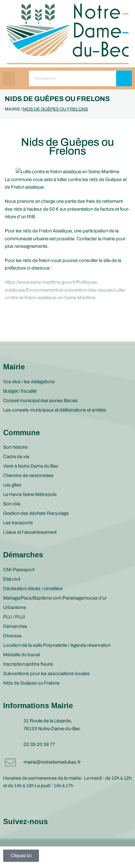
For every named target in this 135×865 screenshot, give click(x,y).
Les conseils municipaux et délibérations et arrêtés (54, 410)
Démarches (15, 626)
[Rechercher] (124, 78)
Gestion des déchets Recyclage (36, 513)
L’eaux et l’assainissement (30, 532)
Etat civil (11, 579)
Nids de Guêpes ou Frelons (31, 683)
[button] (9, 78)
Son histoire (15, 447)
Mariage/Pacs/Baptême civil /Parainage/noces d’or (55, 597)
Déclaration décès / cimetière (32, 588)
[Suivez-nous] (9, 802)
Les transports (18, 522)
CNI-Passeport (19, 569)
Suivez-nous (25, 821)
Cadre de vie (16, 456)
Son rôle (11, 503)
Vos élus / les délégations (29, 381)
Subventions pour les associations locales (46, 673)
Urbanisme (14, 607)
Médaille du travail (21, 654)
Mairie (12, 109)
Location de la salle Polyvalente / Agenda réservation (57, 645)
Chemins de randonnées (28, 475)
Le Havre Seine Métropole (30, 494)
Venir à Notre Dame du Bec (30, 466)
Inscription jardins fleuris (28, 664)
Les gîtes (12, 484)
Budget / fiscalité (20, 391)
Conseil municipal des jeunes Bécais (40, 400)
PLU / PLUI (14, 616)
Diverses (12, 635)
